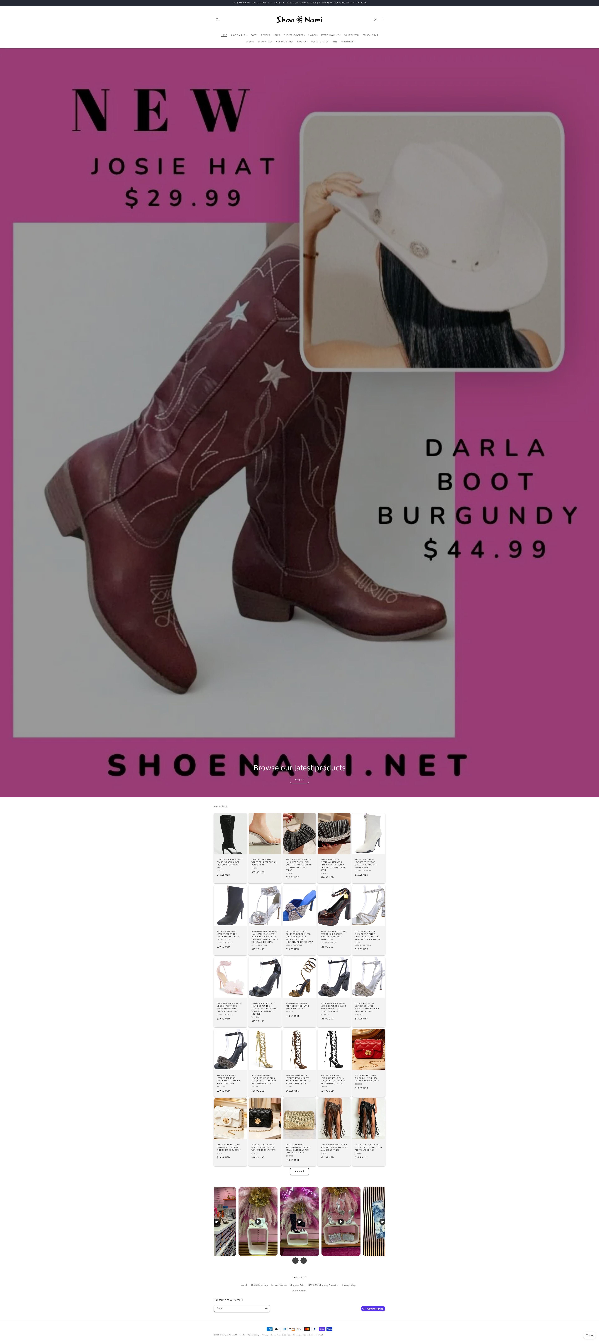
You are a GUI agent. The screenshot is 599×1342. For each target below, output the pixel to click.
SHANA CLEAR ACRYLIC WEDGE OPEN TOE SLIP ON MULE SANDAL (263, 862)
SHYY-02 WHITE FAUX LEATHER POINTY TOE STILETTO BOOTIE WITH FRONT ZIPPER (366, 863)
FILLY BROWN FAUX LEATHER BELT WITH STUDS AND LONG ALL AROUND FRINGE (334, 1147)
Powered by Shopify (237, 1335)
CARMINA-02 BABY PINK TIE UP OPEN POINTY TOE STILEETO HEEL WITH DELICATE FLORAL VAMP (229, 1007)
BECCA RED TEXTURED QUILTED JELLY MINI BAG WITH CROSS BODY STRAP (367, 1078)
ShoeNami (224, 1335)
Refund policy (253, 1335)
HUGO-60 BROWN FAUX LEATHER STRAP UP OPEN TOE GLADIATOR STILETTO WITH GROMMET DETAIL (298, 1079)
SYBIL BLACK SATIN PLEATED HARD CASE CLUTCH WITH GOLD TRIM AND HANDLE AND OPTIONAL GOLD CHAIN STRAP (299, 864)
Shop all (299, 779)
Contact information (317, 1335)
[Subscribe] (266, 1308)
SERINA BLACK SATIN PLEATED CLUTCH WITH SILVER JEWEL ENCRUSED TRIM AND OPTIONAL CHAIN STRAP (333, 864)
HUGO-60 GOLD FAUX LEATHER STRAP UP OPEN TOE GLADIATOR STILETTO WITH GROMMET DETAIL (263, 1079)
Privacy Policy (349, 1285)
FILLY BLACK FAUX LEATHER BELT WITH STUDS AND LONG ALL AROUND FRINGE (368, 1147)
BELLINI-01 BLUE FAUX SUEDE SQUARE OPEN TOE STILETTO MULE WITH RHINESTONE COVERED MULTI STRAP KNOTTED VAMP (299, 936)
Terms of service (283, 1335)
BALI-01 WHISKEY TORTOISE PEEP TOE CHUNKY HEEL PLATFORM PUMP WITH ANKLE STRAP (333, 935)
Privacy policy (268, 1335)
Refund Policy (300, 1290)
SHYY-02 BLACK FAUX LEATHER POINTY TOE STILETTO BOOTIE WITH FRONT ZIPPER (228, 935)
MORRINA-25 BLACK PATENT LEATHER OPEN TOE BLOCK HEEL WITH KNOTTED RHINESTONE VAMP (333, 1007)
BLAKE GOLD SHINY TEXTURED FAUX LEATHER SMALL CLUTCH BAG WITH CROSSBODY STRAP (298, 1149)
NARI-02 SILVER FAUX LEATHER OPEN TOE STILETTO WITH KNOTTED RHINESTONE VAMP (367, 1007)
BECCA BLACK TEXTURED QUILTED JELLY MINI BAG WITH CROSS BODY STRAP (263, 1147)
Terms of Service (279, 1285)
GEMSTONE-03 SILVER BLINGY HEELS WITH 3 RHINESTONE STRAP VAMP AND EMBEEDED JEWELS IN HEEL (367, 936)
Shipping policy (299, 1335)
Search (244, 1285)
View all (299, 1171)
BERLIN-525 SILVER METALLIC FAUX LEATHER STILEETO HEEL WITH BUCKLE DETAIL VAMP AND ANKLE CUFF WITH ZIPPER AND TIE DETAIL (264, 936)
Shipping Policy (297, 1285)
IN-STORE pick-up (259, 1285)
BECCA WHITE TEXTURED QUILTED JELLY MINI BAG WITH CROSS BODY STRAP (229, 1147)
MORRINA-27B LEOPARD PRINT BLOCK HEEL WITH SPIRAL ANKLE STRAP (297, 1006)
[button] (217, 19)
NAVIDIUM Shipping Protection (323, 1285)
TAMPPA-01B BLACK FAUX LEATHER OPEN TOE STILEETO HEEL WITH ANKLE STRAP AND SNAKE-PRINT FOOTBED (264, 1008)
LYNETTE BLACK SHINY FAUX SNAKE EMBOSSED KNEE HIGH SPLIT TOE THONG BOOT (230, 863)
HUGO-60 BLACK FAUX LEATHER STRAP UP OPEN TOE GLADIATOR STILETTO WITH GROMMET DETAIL (333, 1079)
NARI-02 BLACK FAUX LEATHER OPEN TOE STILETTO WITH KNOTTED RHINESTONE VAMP (229, 1079)
